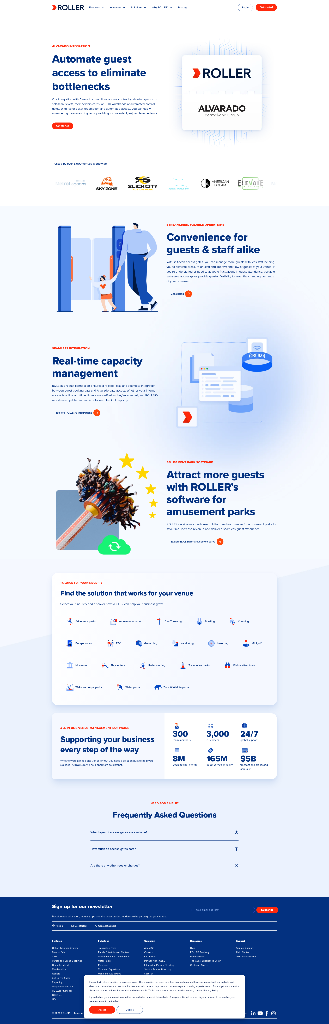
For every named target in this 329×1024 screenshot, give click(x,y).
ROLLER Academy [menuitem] (199, 952)
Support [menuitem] (240, 941)
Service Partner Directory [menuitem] (157, 969)
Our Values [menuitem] (150, 956)
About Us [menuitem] (149, 948)
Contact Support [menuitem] (244, 948)
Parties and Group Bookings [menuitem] (67, 961)
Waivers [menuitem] (56, 974)
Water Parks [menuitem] (104, 961)
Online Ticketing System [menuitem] (65, 948)
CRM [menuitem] (54, 956)
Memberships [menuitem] (59, 969)
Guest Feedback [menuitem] (61, 965)
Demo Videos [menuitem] (197, 956)
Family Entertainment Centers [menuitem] (113, 952)
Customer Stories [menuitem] (199, 965)
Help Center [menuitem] (242, 952)
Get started (62, 126)
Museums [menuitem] (103, 965)
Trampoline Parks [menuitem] (107, 948)
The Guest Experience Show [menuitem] (205, 961)
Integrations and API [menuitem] (62, 986)
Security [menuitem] (148, 974)
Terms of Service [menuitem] (83, 1013)
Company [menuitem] (149, 941)
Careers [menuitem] (148, 952)
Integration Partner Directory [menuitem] (159, 965)
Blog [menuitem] (192, 948)
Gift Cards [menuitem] (57, 995)
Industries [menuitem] (103, 941)
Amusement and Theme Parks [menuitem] (114, 956)
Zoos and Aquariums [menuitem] (109, 969)
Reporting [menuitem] (57, 982)
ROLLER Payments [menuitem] (62, 991)
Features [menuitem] (57, 941)
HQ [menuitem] (54, 999)
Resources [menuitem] (196, 941)
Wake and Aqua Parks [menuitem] (109, 974)
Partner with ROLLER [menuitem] (155, 961)
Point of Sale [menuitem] (58, 952)
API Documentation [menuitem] (246, 956)
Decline (130, 1009)
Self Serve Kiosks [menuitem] (61, 978)
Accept (102, 1009)
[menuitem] (57, 926)
